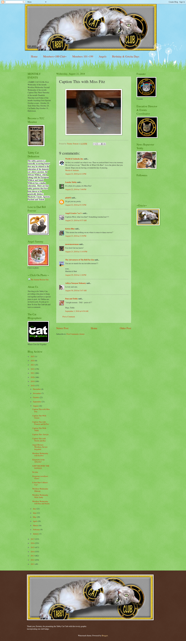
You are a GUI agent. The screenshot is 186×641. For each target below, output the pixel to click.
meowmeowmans (72, 244)
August (36, 406)
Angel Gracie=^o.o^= (74, 213)
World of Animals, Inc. (74, 158)
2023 (33, 364)
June (35, 513)
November (37, 393)
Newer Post (62, 328)
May (35, 517)
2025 (33, 356)
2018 (33, 385)
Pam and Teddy (71, 298)
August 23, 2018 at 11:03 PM (76, 251)
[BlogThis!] (96, 144)
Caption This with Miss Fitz (41, 410)
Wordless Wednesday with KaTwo (40, 454)
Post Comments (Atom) (76, 334)
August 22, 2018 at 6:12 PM (75, 174)
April (35, 521)
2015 (33, 547)
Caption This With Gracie (39, 416)
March (35, 525)
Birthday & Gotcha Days (125, 56)
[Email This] (94, 144)
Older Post (125, 328)
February (36, 529)
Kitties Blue (70, 228)
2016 (33, 543)
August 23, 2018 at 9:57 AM (75, 220)
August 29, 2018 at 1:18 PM (75, 275)
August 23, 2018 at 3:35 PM (75, 236)
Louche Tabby (71, 182)
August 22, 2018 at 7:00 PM (75, 189)
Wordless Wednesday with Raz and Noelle (41, 502)
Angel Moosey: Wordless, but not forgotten (39, 447)
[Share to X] (99, 144)
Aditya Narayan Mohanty (75, 283)
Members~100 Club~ (55, 56)
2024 (33, 360)
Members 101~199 (82, 56)
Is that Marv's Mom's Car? (40, 483)
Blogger (105, 635)
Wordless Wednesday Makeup (40, 489)
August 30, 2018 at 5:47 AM (75, 290)
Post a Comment (68, 316)
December (37, 389)
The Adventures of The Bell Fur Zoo (79, 259)
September (37, 401)
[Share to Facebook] (102, 144)
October (36, 397)
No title (35, 472)
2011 (33, 564)
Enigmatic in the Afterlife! (38, 460)
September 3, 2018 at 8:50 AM (76, 311)
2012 (33, 560)
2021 (33, 373)
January (36, 533)
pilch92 (68, 197)
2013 (33, 555)
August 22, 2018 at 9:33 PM (75, 205)
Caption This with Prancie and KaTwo (40, 423)
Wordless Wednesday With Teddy (40, 496)
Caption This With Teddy (39, 429)
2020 (33, 377)
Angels (102, 56)
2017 (33, 539)
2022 (33, 369)
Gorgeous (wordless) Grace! (40, 477)
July (34, 508)
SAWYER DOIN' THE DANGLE (40, 467)
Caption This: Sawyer (40, 434)
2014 (33, 551)
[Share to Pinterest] (104, 144)
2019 (33, 381)
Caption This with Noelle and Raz (39, 439)
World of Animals (72, 170)
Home (34, 56)
